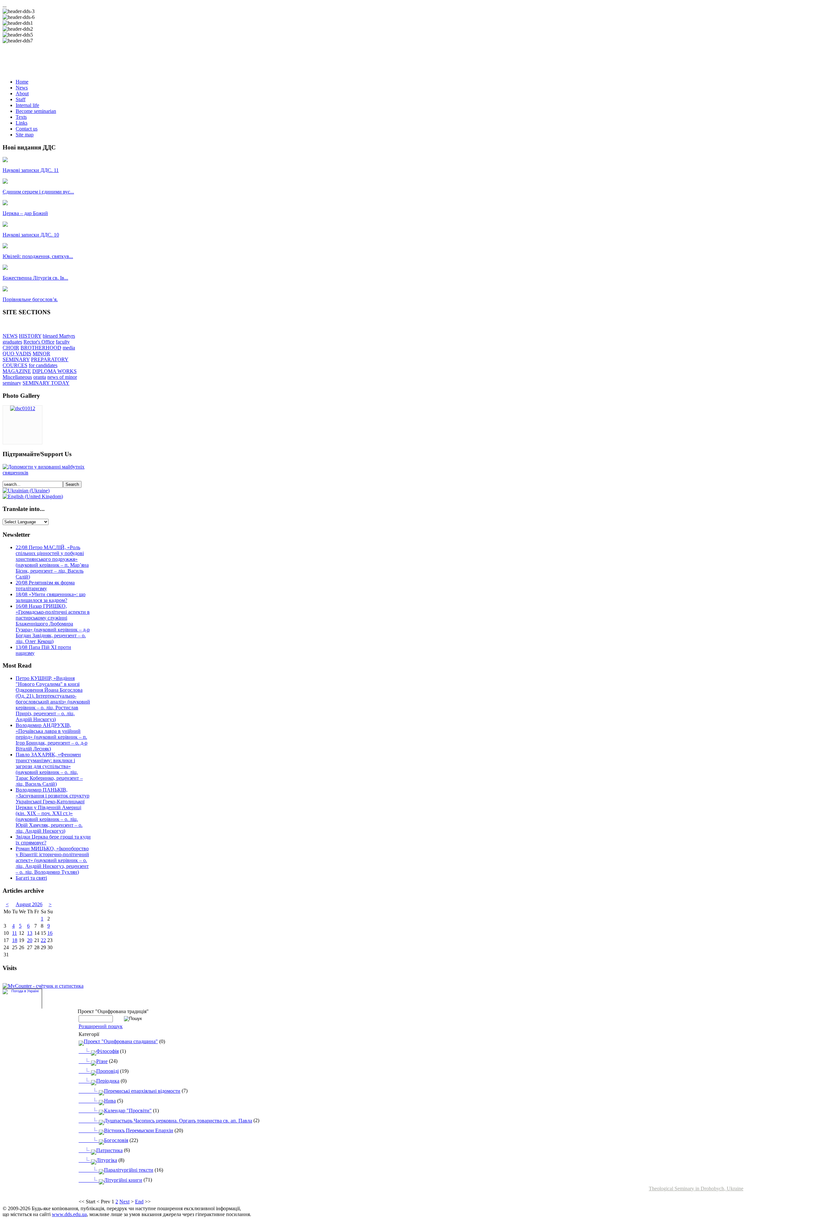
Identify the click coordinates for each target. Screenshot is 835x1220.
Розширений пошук (101, 1026)
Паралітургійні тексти (123, 1170)
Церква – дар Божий (25, 213)
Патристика (104, 1150)
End (139, 1201)
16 (50, 933)
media (69, 347)
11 (14, 933)
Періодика (102, 1081)
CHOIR (11, 347)
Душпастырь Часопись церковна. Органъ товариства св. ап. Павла (173, 1120)
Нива (105, 1101)
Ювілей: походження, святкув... (38, 256)
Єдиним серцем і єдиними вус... (38, 191)
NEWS (10, 336)
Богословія (111, 1140)
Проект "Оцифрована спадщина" (121, 1041)
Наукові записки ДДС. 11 (31, 170)
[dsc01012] (22, 408)
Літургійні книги (118, 1180)
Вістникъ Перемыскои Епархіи (133, 1130)
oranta (39, 377)
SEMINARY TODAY (46, 383)
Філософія (102, 1051)
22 (43, 940)
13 (29, 933)
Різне (97, 1061)
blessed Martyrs (59, 336)
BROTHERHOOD (41, 347)
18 (14, 940)
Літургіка (101, 1160)
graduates (12, 342)
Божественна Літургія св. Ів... (35, 278)
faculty (63, 342)
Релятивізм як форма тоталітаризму (45, 585)
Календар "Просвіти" (123, 1110)
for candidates (43, 365)
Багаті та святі (31, 878)
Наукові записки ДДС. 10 (31, 235)
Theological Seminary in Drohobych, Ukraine (696, 1188)
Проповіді (102, 1071)
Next (124, 1201)
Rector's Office (38, 342)
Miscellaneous (17, 377)
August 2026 (29, 904)
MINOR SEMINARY (26, 356)
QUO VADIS (17, 353)
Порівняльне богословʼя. (30, 299)
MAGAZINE (17, 371)
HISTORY (30, 336)
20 (29, 940)
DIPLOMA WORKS (54, 371)
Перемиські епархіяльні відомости (137, 1091)
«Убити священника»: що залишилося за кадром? (50, 597)
